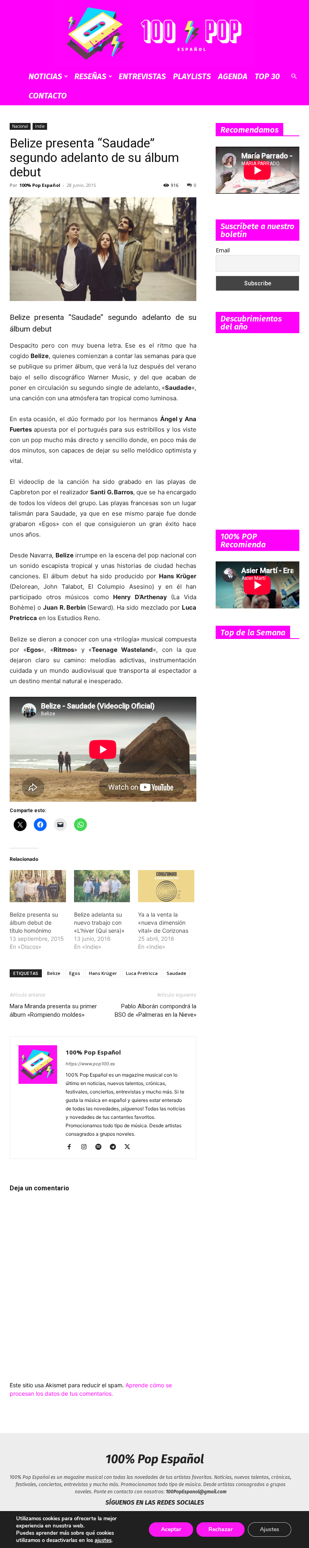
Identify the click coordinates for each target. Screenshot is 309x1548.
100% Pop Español (39, 185)
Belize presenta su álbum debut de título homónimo (34, 922)
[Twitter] (130, 1147)
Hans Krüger (103, 973)
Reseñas (90, 76)
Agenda (232, 76)
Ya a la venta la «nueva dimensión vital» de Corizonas (163, 922)
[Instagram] (86, 1147)
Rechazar (220, 1529)
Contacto (48, 95)
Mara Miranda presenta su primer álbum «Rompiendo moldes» (53, 1010)
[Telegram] (115, 1147)
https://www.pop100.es (90, 1064)
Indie (40, 126)
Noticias (45, 76)
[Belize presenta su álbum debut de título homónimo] (38, 886)
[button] (293, 76)
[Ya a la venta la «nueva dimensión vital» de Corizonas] (166, 886)
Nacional (20, 126)
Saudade (176, 973)
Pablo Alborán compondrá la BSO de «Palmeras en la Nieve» (155, 1010)
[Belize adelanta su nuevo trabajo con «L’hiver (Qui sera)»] (102, 886)
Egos (74, 973)
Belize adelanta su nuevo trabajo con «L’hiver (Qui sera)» (99, 922)
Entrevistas (142, 76)
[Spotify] (101, 1147)
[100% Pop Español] (154, 33)
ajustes (103, 1540)
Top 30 (267, 76)
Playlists (192, 76)
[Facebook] (72, 1147)
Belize (53, 973)
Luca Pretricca (142, 973)
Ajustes (269, 1529)
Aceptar (171, 1529)
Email (223, 250)
